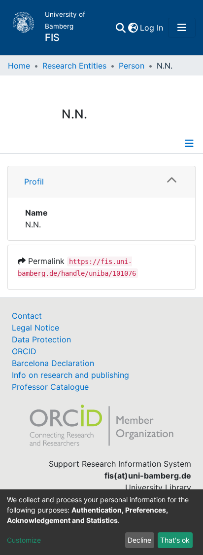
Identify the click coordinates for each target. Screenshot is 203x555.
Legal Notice (35, 328)
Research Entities (74, 66)
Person (131, 66)
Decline (139, 540)
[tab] (101, 181)
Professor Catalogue (50, 387)
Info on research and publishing (70, 375)
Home (19, 66)
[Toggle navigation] (182, 27)
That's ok (175, 540)
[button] (133, 28)
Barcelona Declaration (53, 363)
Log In (152, 28)
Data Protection (41, 339)
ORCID (24, 351)
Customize (24, 540)
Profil (34, 181)
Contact (27, 316)
